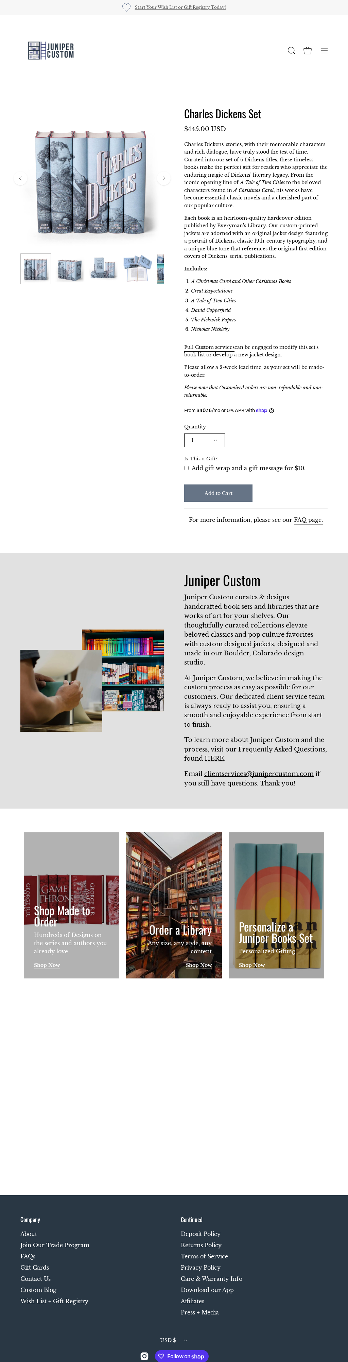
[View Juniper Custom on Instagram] (144, 1356)
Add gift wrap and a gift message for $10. (248, 468)
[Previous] (20, 178)
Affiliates (192, 1301)
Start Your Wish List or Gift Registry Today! (180, 7)
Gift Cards (34, 1267)
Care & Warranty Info (211, 1278)
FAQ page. (308, 519)
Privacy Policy (201, 1267)
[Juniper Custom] (51, 50)
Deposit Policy (201, 1234)
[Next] (164, 178)
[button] (291, 50)
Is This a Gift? (201, 459)
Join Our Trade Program (54, 1245)
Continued (192, 1219)
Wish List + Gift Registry (54, 1301)
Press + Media (200, 1312)
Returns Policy (201, 1245)
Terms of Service (204, 1256)
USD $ (168, 1340)
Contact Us (35, 1278)
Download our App (207, 1290)
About (28, 1234)
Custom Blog (38, 1290)
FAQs (27, 1256)
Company (30, 1219)
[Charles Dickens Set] (35, 268)
